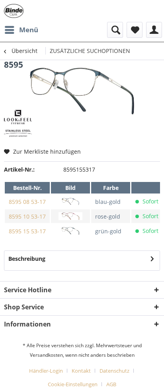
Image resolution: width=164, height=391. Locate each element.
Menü (28, 29)
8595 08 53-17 (27, 201)
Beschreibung (26, 258)
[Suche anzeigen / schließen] (115, 30)
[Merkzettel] (135, 30)
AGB (111, 384)
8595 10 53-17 (27, 216)
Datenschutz (114, 370)
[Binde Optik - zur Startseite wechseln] (13, 11)
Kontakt (81, 370)
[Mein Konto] (154, 30)
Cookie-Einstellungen (73, 384)
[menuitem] (21, 30)
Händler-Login (46, 370)
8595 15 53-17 (27, 231)
